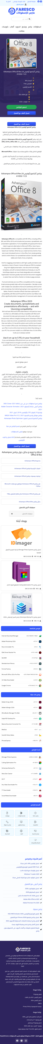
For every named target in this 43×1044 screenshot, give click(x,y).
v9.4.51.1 (35, 713)
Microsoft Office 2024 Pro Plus (11, 674)
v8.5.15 (36, 795)
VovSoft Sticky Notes (8, 735)
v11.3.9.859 (34, 773)
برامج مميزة (37, 909)
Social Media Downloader (9, 795)
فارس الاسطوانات (17, 431)
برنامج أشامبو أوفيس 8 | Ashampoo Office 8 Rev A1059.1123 (22, 73)
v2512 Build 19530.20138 (31, 674)
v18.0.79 (35, 740)
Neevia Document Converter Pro (11, 724)
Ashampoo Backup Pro (8, 768)
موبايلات (7, 816)
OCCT (3, 779)
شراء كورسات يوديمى (19, 1)
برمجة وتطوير (21, 825)
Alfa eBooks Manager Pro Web (11, 713)
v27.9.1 (36, 641)
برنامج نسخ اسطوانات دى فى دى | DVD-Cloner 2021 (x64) (23, 403)
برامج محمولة (7, 825)
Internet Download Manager (10, 636)
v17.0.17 (35, 779)
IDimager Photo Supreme (9, 757)
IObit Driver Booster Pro (9, 652)
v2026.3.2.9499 (33, 757)
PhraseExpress (6, 740)
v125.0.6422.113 (33, 685)
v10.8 (36, 735)
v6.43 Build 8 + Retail (32, 636)
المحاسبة (7, 834)
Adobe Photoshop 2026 (9, 641)
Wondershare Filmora (8, 663)
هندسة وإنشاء (21, 816)
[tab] (21, 514)
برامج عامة (35, 816)
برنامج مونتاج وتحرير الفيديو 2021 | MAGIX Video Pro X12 (23, 415)
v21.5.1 (36, 702)
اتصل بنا (8, 1)
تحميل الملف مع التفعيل (21, 113)
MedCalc (4, 729)
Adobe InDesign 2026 (8, 707)
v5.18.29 (35, 762)
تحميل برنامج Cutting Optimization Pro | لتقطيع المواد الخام (24, 585)
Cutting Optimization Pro (9, 762)
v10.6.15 (35, 790)
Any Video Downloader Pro (9, 784)
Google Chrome (6, 685)
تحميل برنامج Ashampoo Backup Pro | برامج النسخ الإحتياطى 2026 (22, 617)
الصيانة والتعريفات (35, 843)
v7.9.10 (36, 718)
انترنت (21, 834)
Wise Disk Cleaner (7, 773)
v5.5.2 (36, 647)
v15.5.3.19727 (34, 663)
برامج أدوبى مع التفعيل (33, 884)
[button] (37, 26)
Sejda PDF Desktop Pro (8, 718)
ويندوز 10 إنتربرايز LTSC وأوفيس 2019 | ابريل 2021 (26, 412)
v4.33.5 (36, 680)
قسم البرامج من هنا (13, 426)
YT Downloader (6, 790)
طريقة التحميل (31, 1)
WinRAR (4, 658)
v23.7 (36, 729)
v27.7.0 (36, 768)
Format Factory (6, 669)
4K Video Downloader (8, 680)
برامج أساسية (35, 834)
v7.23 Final (35, 658)
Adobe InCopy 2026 (7, 702)
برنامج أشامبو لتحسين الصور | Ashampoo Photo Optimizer (23, 418)
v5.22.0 (36, 669)
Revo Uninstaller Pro (8, 647)
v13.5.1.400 (34, 652)
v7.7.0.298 (35, 724)
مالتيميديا (35, 825)
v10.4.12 (35, 784)
